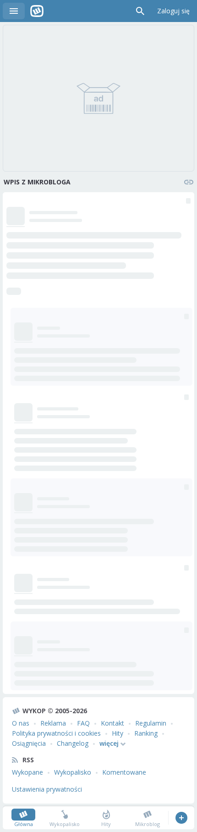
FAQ (83, 723)
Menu (14, 11)
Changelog (72, 743)
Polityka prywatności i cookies (56, 733)
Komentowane (124, 772)
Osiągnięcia (29, 743)
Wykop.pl (37, 11)
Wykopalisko (72, 772)
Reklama (53, 723)
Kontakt (112, 723)
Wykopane (27, 772)
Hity (117, 733)
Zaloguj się (173, 10)
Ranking (146, 733)
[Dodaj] (181, 817)
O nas (20, 723)
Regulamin (150, 723)
